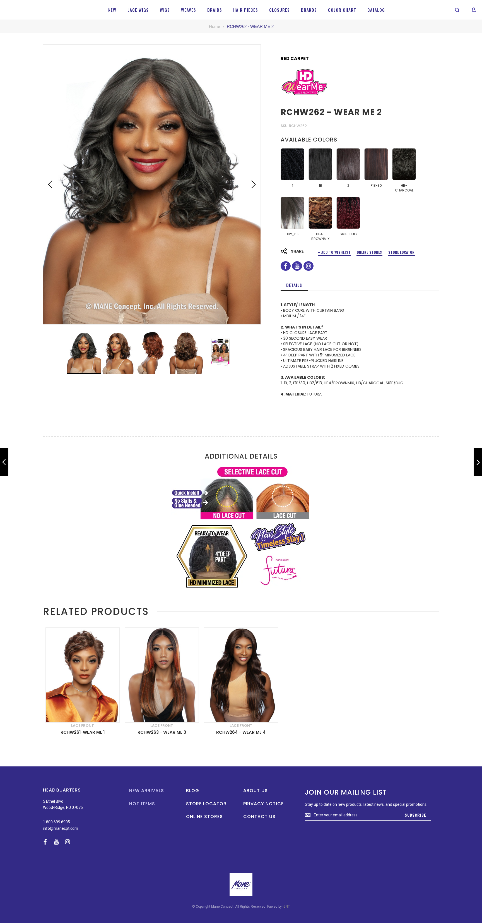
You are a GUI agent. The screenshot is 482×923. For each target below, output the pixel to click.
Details (294, 285)
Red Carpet (295, 59)
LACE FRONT (82, 725)
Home (214, 26)
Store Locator (401, 252)
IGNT (286, 906)
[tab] (294, 285)
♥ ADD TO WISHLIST (334, 252)
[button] (50, 184)
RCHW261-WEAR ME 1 (83, 732)
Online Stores (369, 252)
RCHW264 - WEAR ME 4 (241, 732)
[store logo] (22, 10)
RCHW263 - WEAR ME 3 (162, 732)
